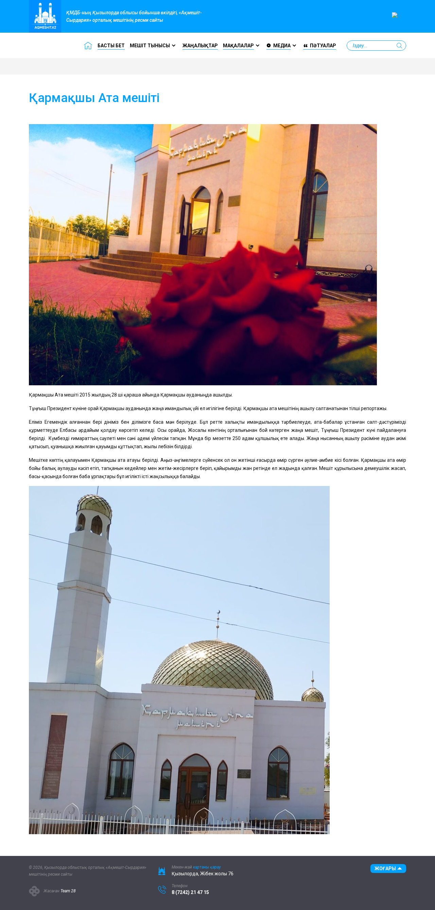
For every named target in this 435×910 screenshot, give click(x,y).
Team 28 (68, 891)
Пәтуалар (323, 45)
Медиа (282, 45)
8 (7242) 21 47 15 (190, 892)
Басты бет (111, 45)
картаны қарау (207, 867)
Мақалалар (238, 45)
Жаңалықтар (200, 45)
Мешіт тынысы (150, 45)
